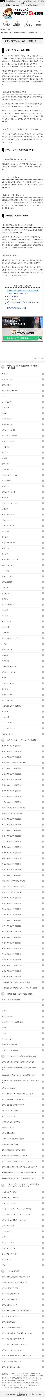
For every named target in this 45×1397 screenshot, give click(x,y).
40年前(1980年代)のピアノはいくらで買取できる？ (19, 1178)
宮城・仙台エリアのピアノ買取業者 (14, 762)
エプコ (4, 678)
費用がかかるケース (8, 1116)
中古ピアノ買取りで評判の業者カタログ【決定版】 (22, 367)
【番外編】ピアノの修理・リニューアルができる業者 (19, 988)
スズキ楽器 (5, 633)
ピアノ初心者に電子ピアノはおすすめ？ (15, 1220)
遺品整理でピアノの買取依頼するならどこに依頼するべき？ (20, 1081)
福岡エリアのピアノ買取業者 (11, 948)
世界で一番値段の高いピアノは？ (13, 1361)
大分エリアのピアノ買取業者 (11, 971)
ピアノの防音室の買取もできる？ (13, 1105)
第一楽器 (5, 616)
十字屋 (4, 644)
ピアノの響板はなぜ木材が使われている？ (16, 1277)
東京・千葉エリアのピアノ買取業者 (14, 808)
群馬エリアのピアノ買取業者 (11, 796)
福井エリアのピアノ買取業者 (11, 836)
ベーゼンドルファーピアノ (11, 1197)
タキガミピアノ (7, 402)
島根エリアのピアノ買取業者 (11, 903)
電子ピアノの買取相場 (9, 1044)
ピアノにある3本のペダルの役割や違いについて (18, 1333)
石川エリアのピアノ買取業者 (11, 830)
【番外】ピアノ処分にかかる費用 (13, 1139)
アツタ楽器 (5, 627)
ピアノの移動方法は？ (9, 1322)
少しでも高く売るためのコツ (11, 1110)
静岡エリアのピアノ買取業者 (11, 858)
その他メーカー (7, 1016)
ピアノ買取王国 (7, 700)
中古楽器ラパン (7, 419)
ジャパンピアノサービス (10, 503)
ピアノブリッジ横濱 (8, 430)
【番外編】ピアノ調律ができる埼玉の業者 (16, 982)
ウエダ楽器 (5, 661)
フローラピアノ (7, 1231)
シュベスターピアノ (8, 1248)
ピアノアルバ (6, 621)
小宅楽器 (5, 711)
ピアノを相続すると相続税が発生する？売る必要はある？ (19, 1068)
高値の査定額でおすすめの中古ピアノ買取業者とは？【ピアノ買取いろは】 (24, 1394)
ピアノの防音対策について (11, 1294)
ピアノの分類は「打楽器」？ (11, 1288)
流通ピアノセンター (8, 526)
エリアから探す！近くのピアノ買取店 (21, 740)
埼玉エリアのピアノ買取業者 (11, 802)
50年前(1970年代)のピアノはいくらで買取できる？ (19, 1075)
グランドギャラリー (8, 520)
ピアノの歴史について (15, 299)
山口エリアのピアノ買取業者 (11, 920)
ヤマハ (4, 1005)
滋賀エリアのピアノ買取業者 (11, 875)
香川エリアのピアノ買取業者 (11, 931)
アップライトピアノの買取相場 (12, 1022)
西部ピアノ (5, 374)
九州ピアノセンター (8, 565)
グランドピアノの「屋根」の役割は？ (14, 1344)
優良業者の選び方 (8, 1127)
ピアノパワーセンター (9, 492)
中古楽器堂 (5, 531)
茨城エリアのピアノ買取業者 (11, 785)
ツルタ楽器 (5, 717)
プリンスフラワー (8, 683)
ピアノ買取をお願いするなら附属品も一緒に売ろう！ (19, 1167)
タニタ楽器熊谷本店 (8, 604)
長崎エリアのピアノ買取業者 (11, 965)
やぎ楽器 (5, 655)
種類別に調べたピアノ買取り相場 (19, 994)
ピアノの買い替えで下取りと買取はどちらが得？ (18, 1062)
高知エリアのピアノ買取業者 (11, 943)
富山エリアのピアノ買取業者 (11, 824)
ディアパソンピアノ (8, 1226)
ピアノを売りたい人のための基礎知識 (21, 1056)
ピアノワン (5, 464)
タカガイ (5, 452)
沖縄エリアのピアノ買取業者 (11, 976)
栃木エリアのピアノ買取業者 (11, 791)
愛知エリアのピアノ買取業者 (11, 864)
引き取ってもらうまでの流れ (11, 1122)
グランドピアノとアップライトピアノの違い (16, 1214)
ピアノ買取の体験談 (8, 1133)
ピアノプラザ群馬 (8, 514)
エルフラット (6, 447)
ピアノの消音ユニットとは (16, 308)
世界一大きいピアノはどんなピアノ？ (14, 1282)
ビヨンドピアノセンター (10, 672)
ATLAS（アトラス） (8, 1242)
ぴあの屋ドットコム (8, 543)
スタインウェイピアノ (9, 1203)
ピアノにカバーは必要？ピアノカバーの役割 (16, 1355)
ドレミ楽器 (5, 571)
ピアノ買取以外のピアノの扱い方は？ (14, 1099)
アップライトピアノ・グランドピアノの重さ (16, 1209)
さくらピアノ (6, 593)
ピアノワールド (7, 649)
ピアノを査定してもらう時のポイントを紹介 (16, 1161)
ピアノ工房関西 (7, 582)
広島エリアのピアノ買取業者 (11, 915)
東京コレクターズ (8, 379)
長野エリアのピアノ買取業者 (11, 847)
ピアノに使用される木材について (13, 1339)
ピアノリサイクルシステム (11, 559)
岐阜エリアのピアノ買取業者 (11, 853)
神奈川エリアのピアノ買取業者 (12, 813)
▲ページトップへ (39, 358)
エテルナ (5, 1237)
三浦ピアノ (5, 509)
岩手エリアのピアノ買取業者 (11, 757)
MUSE (4, 413)
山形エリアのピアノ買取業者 (11, 774)
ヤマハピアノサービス (9, 475)
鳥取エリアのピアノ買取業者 (11, 898)
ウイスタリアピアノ (8, 728)
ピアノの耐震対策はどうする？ (12, 1316)
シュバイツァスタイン (9, 1254)
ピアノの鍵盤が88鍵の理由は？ (12, 1327)
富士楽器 (5, 497)
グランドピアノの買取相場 (11, 999)
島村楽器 (5, 537)
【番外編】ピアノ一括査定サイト (13, 706)
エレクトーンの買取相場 (10, 1050)
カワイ (4, 1011)
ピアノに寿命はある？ (9, 1088)
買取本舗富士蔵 (7, 424)
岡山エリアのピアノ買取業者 (11, 909)
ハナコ (4, 396)
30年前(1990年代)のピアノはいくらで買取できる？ (19, 1172)
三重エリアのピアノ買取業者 (11, 869)
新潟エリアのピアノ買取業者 (11, 819)
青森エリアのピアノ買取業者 (11, 751)
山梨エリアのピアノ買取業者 (11, 841)
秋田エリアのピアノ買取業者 (11, 768)
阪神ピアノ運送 (7, 576)
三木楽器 (5, 689)
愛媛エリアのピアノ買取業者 (11, 937)
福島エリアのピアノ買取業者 (11, 779)
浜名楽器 (5, 610)
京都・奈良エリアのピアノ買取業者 (14, 881)
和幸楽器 (5, 599)
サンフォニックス (8, 441)
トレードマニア (7, 723)
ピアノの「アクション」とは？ (12, 1350)
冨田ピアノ (5, 554)
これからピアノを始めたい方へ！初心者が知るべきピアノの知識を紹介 (23, 1185)
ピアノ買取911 (7, 481)
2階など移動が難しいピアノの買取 (13, 1150)
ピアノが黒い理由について (11, 1299)
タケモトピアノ (7, 469)
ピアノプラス (6, 385)
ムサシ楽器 (5, 407)
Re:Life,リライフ (7, 734)
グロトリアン (6, 1259)
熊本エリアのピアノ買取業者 (11, 954)
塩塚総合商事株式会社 (9, 666)
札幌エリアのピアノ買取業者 (11, 746)
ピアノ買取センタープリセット (12, 638)
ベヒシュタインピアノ (9, 1192)
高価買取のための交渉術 (10, 1144)
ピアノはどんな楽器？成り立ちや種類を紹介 (16, 1310)
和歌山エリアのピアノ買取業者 (12, 892)
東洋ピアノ (5, 588)
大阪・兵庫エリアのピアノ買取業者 (14, 886)
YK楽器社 (5, 458)
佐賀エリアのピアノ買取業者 (11, 960)
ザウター (5, 1265)
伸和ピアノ (5, 486)
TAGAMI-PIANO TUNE (9, 390)
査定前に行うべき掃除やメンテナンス (14, 1156)
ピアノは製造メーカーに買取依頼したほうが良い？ (19, 1094)
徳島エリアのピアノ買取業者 (11, 926)
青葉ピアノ (5, 548)
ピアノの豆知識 (12, 296)
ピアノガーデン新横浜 (9, 436)
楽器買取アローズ (8, 694)
